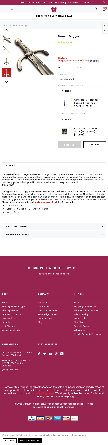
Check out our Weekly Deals (54, 16)
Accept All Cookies (29, 440)
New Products (9, 318)
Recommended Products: (71, 85)
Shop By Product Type (13, 306)
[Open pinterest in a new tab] (56, 353)
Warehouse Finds (11, 330)
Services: (62, 75)
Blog (40, 322)
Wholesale (79, 330)
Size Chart (79, 322)
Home (5, 25)
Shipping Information (85, 306)
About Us (42, 302)
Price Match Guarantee (86, 310)
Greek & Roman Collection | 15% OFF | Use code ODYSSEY (54, 2)
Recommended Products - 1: (72, 114)
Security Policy (81, 326)
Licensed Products (11, 314)
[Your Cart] (104, 9)
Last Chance (8, 326)
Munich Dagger (21, 25)
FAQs (76, 302)
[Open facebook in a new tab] (38, 353)
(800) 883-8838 (10, 369)
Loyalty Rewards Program (87, 334)
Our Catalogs (45, 318)
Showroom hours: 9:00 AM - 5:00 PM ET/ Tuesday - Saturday (16, 363)
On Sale (6, 322)
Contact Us (44, 306)
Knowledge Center (47, 314)
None (68, 90)
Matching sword (44, 202)
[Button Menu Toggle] (4, 9)
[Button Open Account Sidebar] (95, 9)
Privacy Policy (81, 314)
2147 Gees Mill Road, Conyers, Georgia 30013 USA (17, 354)
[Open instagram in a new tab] (62, 353)
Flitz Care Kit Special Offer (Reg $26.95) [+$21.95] (85, 131)
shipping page (45, 393)
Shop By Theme (10, 310)
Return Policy (81, 318)
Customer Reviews (47, 310)
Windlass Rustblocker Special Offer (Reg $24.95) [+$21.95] (86, 103)
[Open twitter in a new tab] (44, 353)
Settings (9, 440)
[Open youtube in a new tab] (50, 353)
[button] (82, 60)
